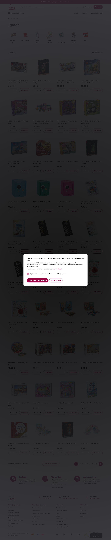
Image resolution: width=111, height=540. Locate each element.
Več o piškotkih (57, 269)
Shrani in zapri (56, 280)
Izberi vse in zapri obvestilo (37, 280)
